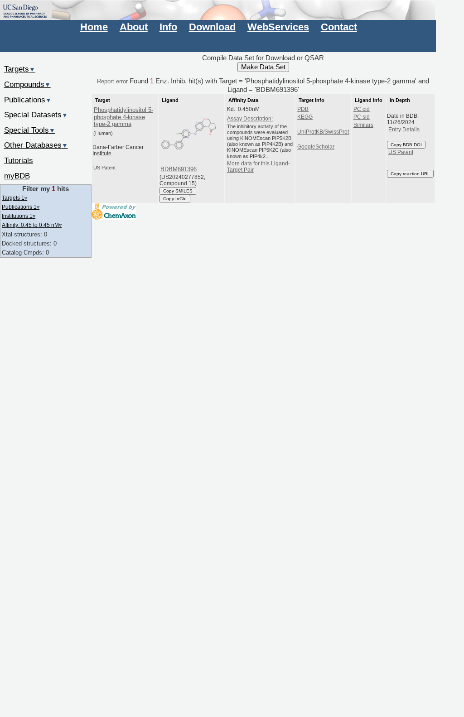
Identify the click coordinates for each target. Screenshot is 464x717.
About (134, 27)
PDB (303, 109)
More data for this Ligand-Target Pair (258, 167)
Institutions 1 (18, 216)
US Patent (400, 152)
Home (94, 27)
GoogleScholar (315, 146)
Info (168, 27)
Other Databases (36, 144)
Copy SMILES (178, 190)
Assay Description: (250, 118)
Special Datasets (36, 114)
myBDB (17, 175)
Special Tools (29, 130)
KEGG (305, 117)
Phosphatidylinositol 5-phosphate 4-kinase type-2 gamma (123, 116)
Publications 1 (20, 207)
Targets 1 (14, 198)
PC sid (361, 117)
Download (212, 27)
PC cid (361, 109)
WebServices (278, 27)
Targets (19, 68)
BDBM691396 (178, 169)
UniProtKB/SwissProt (323, 132)
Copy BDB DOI (406, 144)
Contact (339, 27)
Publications (28, 99)
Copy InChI (175, 198)
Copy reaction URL (410, 173)
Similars (363, 125)
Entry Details (404, 129)
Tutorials (18, 160)
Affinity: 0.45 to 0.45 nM (32, 225)
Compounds (27, 84)
